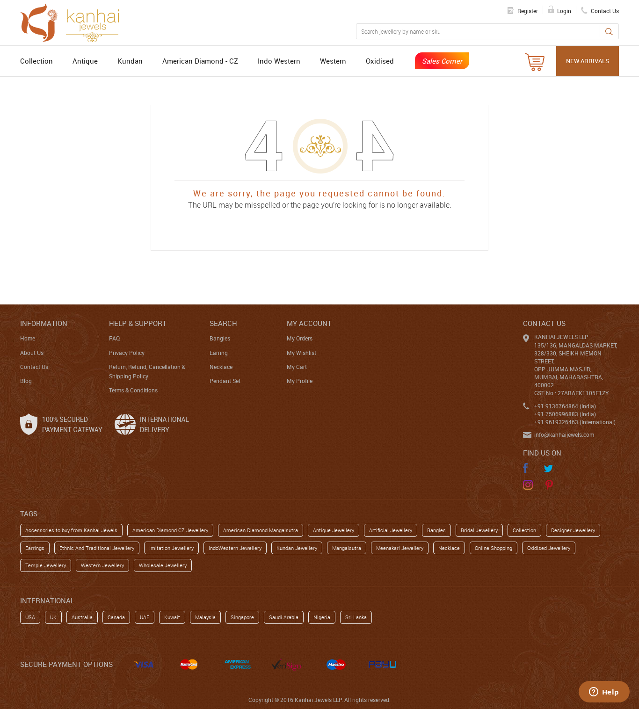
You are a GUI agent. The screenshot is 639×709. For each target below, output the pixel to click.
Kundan (130, 60)
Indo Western (279, 60)
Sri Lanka (356, 617)
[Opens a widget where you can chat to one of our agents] (604, 692)
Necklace (221, 366)
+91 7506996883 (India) (565, 414)
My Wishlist (301, 352)
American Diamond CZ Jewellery (170, 530)
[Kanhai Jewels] (74, 21)
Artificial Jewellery (390, 530)
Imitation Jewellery (171, 547)
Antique (85, 60)
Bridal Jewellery (479, 530)
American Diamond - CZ (200, 60)
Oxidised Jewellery (548, 547)
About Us (32, 352)
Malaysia (205, 617)
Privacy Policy (127, 352)
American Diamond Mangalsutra (260, 530)
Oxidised (380, 60)
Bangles (220, 338)
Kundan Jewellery (296, 547)
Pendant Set (225, 380)
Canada (116, 617)
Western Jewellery (102, 565)
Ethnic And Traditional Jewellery (96, 547)
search (223, 323)
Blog (26, 380)
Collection (36, 60)
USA (30, 617)
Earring (219, 352)
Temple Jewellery (45, 565)
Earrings (34, 547)
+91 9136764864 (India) (565, 406)
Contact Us (34, 366)
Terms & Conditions (133, 390)
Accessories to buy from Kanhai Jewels (71, 530)
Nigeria (321, 617)
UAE (144, 617)
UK (53, 617)
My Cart (297, 366)
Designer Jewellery (573, 530)
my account (309, 323)
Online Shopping (493, 547)
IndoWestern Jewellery (235, 547)
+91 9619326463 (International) (575, 422)
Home (27, 338)
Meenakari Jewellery (399, 547)
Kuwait (172, 617)
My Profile (299, 380)
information (43, 323)
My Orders (299, 338)
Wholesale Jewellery (163, 565)
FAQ (114, 338)
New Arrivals (587, 61)
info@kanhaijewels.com (564, 434)
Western (333, 60)
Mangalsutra (346, 547)
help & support (138, 323)
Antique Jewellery (333, 530)
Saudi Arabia (283, 617)
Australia (82, 617)
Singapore (242, 617)
